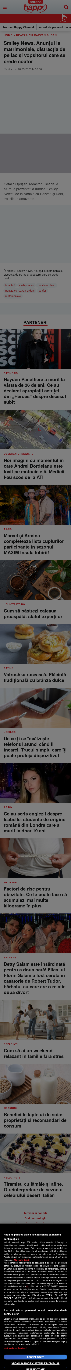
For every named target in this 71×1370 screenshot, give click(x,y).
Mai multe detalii (21, 1259)
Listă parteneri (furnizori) (15, 1347)
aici (27, 1286)
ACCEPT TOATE (35, 1357)
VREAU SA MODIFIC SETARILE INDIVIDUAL (35, 1363)
